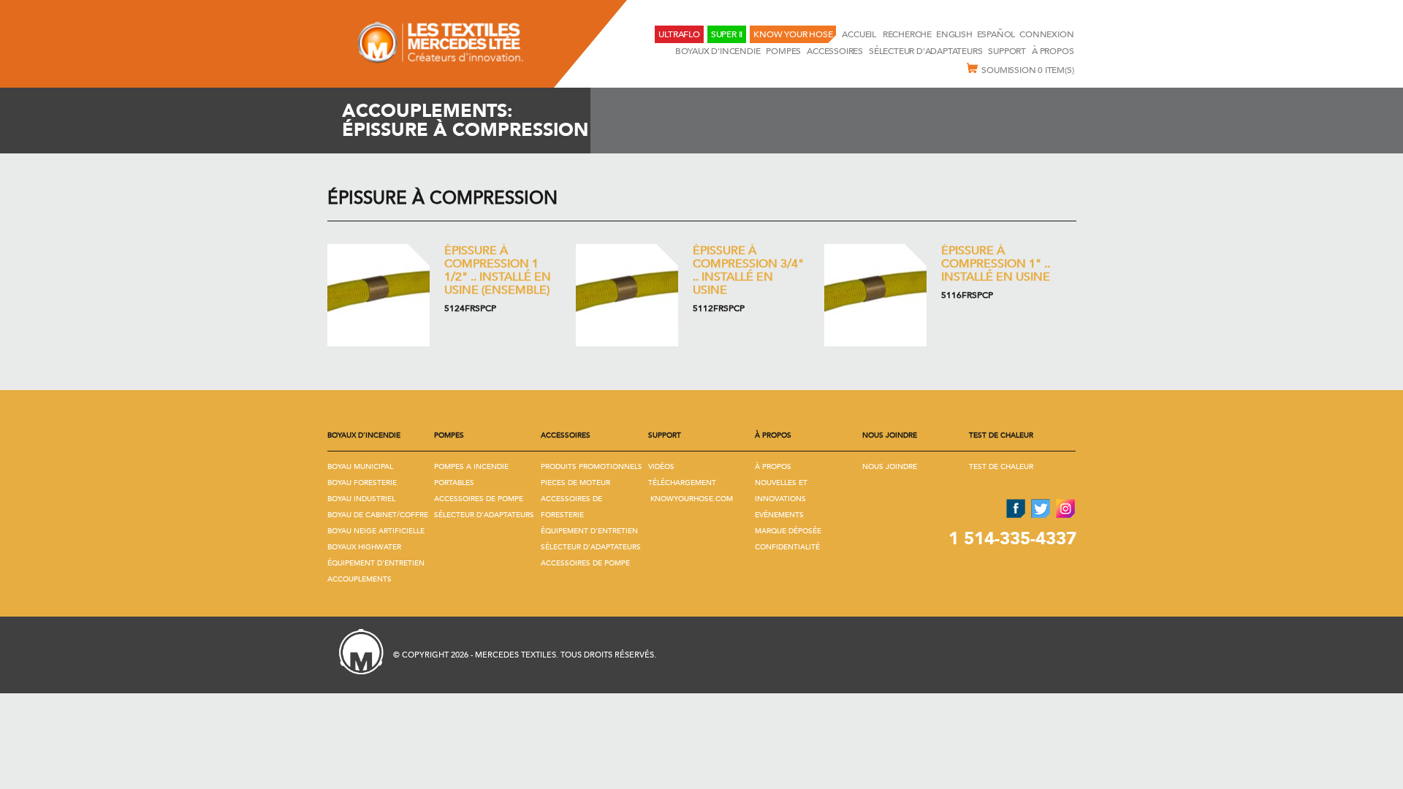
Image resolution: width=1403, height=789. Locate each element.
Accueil (860, 34)
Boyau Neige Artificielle (376, 531)
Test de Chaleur (1001, 467)
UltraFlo (678, 34)
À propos (1052, 51)
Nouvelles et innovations (781, 491)
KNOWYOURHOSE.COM (691, 499)
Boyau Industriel (361, 499)
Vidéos (661, 467)
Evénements (779, 515)
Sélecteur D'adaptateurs (925, 51)
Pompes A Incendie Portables (471, 475)
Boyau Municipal (360, 467)
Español (996, 34)
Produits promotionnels (591, 467)
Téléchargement (682, 483)
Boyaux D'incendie (718, 51)
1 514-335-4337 (1012, 539)
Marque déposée (788, 531)
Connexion (1046, 34)
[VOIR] (378, 295)
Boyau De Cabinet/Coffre (377, 515)
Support (1007, 51)
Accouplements (359, 579)
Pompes (783, 51)
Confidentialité (787, 547)
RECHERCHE (907, 34)
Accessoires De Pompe (478, 499)
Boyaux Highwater (364, 547)
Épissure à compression (442, 198)
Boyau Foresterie (362, 483)
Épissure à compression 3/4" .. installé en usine (748, 270)
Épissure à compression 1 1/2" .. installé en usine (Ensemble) (497, 270)
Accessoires (835, 51)
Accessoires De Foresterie (571, 507)
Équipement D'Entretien (376, 563)
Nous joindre (889, 467)
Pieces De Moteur (575, 483)
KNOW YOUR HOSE (792, 34)
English (954, 34)
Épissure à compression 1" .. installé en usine (995, 263)
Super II (726, 34)
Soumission (1027, 70)
